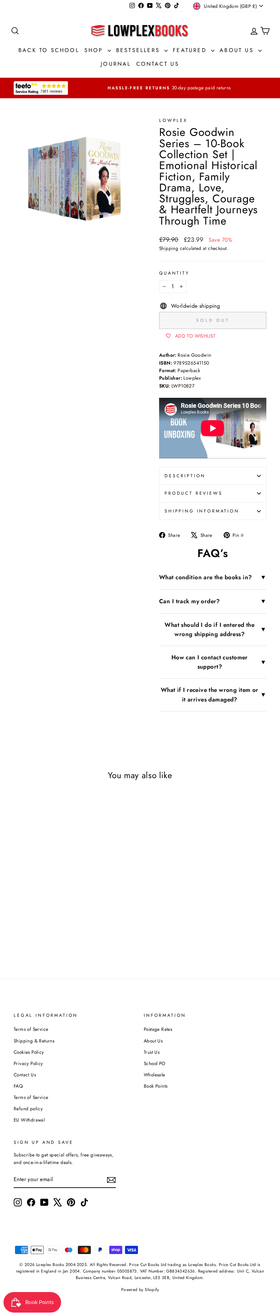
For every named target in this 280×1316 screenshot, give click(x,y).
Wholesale (154, 1074)
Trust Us (151, 1052)
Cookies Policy (29, 1052)
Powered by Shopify (140, 1290)
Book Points (155, 1086)
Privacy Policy (28, 1063)
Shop (95, 50)
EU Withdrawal (29, 1119)
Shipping (168, 248)
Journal (116, 64)
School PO (155, 1063)
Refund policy (28, 1108)
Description (185, 475)
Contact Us (157, 64)
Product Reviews (194, 493)
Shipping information (202, 511)
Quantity (174, 273)
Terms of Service (31, 1029)
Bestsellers (139, 50)
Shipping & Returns (34, 1040)
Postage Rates (158, 1029)
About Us (238, 50)
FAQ (18, 1086)
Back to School (48, 50)
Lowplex (173, 120)
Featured (191, 50)
